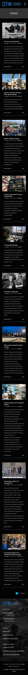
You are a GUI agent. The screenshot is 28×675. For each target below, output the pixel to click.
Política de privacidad (14, 669)
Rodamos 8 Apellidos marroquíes (11, 139)
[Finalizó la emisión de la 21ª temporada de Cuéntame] (14, 392)
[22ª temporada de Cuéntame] (14, 234)
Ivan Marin (8, 406)
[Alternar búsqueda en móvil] (25, 4)
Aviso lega (6, 669)
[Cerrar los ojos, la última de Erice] (14, 30)
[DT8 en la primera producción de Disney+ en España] (14, 334)
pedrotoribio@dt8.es (9, 619)
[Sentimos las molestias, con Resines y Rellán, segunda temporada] (14, 81)
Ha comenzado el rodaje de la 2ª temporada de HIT (11, 482)
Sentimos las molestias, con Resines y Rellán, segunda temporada (13, 93)
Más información (7, 66)
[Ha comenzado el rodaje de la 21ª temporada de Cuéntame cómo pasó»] (14, 542)
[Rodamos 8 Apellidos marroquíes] (14, 128)
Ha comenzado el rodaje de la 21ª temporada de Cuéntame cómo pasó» (12, 553)
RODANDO (20, 43)
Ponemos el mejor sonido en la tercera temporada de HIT (13, 195)
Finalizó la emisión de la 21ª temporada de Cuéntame (14, 403)
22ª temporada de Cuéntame (11, 245)
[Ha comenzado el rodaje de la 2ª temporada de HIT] (14, 470)
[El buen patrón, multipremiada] (14, 281)
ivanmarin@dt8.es (8, 613)
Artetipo (23, 664)
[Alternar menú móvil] (25, 3)
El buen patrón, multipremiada (11, 292)
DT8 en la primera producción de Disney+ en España (13, 346)
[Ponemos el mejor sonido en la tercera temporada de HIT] (14, 183)
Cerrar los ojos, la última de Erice (11, 41)
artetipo (7, 43)
